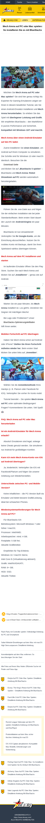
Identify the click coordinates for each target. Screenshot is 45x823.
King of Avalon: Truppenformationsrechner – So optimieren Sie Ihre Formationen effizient (24, 614)
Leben (25, 20)
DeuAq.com (12, 20)
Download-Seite (11, 164)
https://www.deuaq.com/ (22, 817)
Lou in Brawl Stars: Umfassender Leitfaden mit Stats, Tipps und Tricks (23, 620)
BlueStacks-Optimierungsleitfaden (19, 322)
